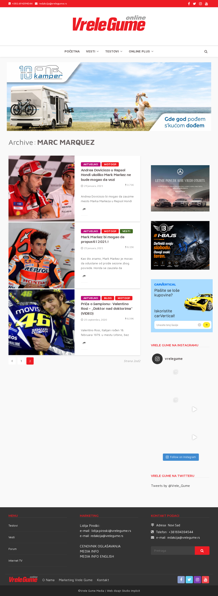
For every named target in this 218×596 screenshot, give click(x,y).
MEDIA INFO (89, 551)
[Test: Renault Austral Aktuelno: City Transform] (194, 409)
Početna (72, 51)
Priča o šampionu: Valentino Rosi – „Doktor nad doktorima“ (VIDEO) (107, 309)
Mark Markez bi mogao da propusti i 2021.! (103, 239)
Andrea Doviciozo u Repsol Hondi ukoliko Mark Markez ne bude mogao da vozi (106, 175)
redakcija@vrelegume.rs (107, 536)
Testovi (13, 525)
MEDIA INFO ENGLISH (97, 556)
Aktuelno (90, 164)
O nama (48, 580)
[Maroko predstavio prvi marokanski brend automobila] (194, 381)
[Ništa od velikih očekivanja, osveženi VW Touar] (166, 381)
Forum (13, 549)
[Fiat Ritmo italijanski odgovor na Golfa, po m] (166, 409)
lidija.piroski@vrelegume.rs (111, 531)
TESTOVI (112, 51)
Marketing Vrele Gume (76, 580)
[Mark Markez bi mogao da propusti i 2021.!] (42, 255)
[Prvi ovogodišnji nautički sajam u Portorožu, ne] (166, 437)
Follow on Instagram (183, 457)
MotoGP (110, 164)
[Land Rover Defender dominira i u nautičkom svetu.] (194, 437)
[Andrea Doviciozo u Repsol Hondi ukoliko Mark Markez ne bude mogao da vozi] (42, 188)
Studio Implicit (130, 590)
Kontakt (103, 580)
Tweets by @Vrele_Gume (170, 486)
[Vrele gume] (109, 26)
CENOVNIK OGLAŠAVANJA (100, 546)
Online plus (139, 51)
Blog (108, 298)
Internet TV (15, 560)
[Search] (205, 51)
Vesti (90, 51)
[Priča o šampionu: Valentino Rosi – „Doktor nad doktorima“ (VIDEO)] (42, 322)
